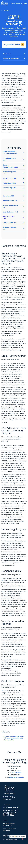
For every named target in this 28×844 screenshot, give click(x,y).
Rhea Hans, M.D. (13, 196)
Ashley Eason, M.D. (13, 183)
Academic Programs (9, 823)
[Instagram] (8, 815)
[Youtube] (13, 815)
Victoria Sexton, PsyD (13, 212)
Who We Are (6, 830)
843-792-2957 (16, 773)
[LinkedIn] (11, 815)
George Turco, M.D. (13, 223)
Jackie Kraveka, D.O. (13, 201)
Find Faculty (7, 826)
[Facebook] (4, 815)
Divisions (6, 10)
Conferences (14, 54)
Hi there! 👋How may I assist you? (17, 836)
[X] (6, 815)
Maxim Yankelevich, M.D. (13, 228)
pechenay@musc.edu (16, 777)
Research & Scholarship (14, 58)
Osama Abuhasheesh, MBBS (13, 166)
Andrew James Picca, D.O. (13, 206)
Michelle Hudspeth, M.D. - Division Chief (13, 153)
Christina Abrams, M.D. (13, 159)
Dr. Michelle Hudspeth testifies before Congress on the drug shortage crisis (14, 738)
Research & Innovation (9, 828)
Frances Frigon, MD (13, 188)
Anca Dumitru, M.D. (13, 178)
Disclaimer (5, 836)
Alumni (5, 821)
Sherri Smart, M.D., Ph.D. (13, 217)
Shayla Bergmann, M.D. (13, 173)
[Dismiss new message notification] (26, 834)
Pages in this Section (14, 44)
